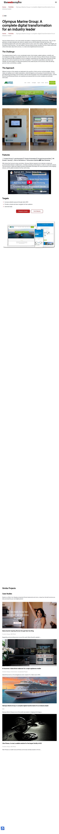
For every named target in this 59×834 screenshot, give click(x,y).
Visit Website (36, 211)
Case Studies (7, 594)
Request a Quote (23, 211)
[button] (56, 2)
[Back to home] (13, 2)
